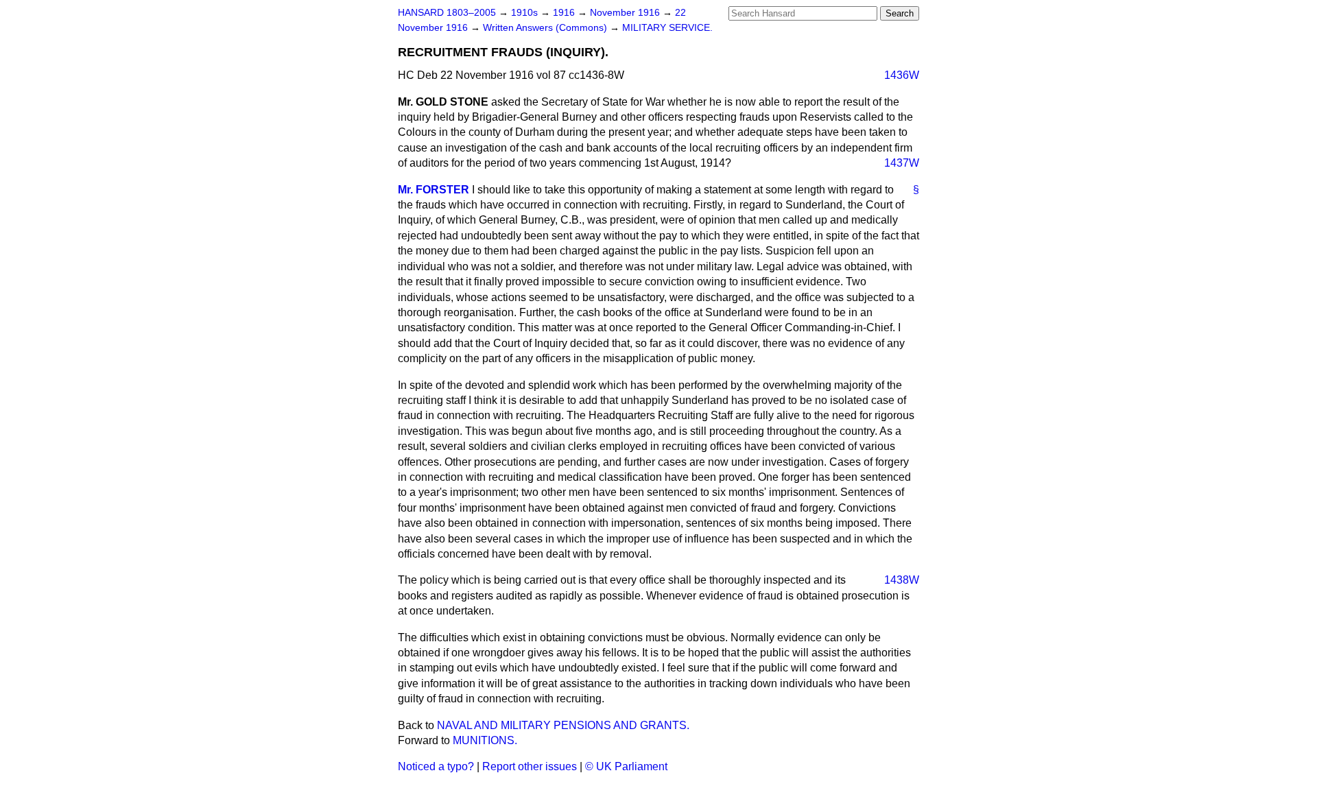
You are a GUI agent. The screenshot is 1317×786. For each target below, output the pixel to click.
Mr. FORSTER (433, 189)
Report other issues (529, 766)
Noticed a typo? (436, 766)
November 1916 (626, 13)
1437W (901, 163)
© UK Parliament (626, 766)
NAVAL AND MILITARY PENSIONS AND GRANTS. (563, 725)
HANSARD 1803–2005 (447, 13)
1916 (565, 13)
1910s (526, 13)
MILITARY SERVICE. (667, 28)
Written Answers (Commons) (546, 28)
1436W (901, 75)
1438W (901, 580)
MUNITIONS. (485, 740)
